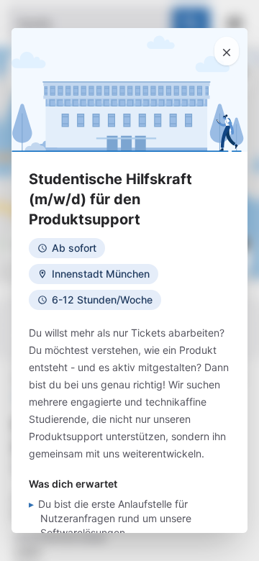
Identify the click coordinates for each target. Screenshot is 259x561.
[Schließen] (226, 51)
